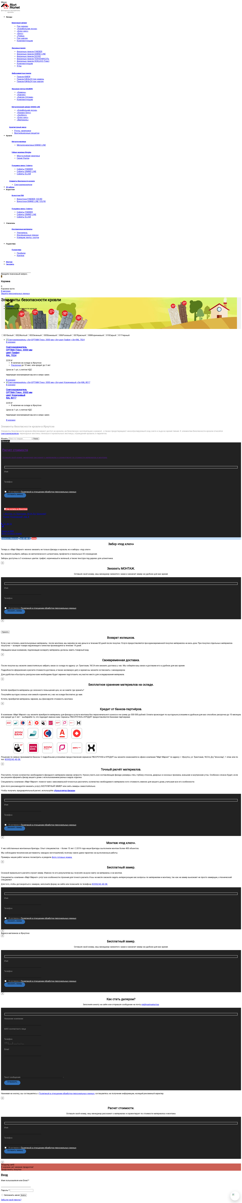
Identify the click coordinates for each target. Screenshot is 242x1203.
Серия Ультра (23, 158)
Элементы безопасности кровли (22, 181)
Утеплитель (22, 232)
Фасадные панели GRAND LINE (31, 54)
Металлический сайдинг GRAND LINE (26, 107)
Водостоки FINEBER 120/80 (29, 199)
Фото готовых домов (12, 533)
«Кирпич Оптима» (25, 97)
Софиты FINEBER (25, 169)
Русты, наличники (22, 131)
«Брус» (20, 33)
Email (6, 1049)
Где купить (10, 264)
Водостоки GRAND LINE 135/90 (31, 201)
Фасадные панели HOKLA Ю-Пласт (33, 61)
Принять (5, 632)
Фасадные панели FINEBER (29, 51)
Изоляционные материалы (22, 229)
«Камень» (21, 92)
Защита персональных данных (15, 293)
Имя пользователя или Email (15, 1180)
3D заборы (10, 187)
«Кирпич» (21, 95)
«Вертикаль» (23, 120)
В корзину (11, 342)
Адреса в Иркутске (10, 538)
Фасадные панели (18, 48)
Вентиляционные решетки (26, 133)
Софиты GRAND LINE (26, 171)
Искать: (4, 438)
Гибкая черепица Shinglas (21, 152)
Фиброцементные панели (21, 73)
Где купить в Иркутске (16, 509)
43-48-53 (7, 524)
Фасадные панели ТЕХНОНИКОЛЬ (33, 59)
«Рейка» (21, 36)
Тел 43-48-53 (25, 538)
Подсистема (16, 250)
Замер (34, 538)
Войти (23, 1195)
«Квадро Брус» (24, 112)
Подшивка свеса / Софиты (22, 165)
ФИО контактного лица (15, 1029)
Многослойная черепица (28, 156)
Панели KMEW (23, 76)
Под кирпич (22, 38)
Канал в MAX (8, 531)
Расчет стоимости (15, 450)
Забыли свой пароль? (11, 1200)
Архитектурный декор (17, 127)
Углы (19, 66)
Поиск (35, 439)
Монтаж (9, 262)
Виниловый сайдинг (19, 23)
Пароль (5, 1190)
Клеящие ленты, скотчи (28, 237)
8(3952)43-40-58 (13, 759)
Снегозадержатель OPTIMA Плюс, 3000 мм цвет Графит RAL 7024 (19, 351)
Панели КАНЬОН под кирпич (30, 81)
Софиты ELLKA (24, 174)
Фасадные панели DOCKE (29, 56)
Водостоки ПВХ (18, 195)
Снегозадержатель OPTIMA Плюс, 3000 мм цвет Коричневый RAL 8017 (19, 393)
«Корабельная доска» (27, 29)
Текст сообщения (12, 1077)
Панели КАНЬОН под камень (30, 79)
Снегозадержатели (23, 184)
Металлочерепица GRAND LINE (31, 145)
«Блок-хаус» (22, 31)
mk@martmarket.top (150, 1004)
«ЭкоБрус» (22, 115)
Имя (6, 471)
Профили (21, 253)
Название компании (13, 1018)
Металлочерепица (19, 142)
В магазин (5, 291)
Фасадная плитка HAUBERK (22, 89)
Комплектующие (25, 41)
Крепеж (20, 255)
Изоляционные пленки (27, 235)
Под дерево (22, 26)
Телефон (8, 482)
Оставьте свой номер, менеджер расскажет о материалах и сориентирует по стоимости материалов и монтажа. (54, 457)
